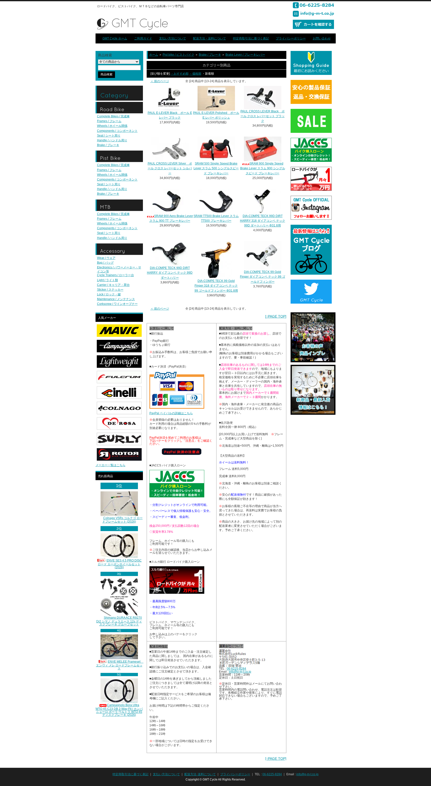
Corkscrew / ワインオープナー (117, 304)
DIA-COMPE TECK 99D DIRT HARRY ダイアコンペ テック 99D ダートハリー (170, 272)
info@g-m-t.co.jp (240, 671)
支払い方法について (172, 38)
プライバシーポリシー (291, 38)
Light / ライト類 (107, 280)
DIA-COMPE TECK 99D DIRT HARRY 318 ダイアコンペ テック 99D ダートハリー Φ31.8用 (262, 220)
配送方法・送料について (209, 38)
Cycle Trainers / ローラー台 (115, 275)
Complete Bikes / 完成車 (113, 116)
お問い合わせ (322, 38)
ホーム (153, 54)
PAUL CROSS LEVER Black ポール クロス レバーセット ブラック (262, 116)
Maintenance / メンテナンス (116, 299)
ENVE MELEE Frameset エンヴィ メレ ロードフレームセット (120, 665)
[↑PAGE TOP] (275, 316)
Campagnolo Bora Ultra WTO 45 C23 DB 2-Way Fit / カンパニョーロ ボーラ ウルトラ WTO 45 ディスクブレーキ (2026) (119, 710)
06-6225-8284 (236, 668)
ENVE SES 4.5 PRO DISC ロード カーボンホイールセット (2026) (120, 564)
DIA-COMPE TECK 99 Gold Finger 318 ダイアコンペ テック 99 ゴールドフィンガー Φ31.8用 (216, 285)
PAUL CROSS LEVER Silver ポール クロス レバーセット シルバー (170, 168)
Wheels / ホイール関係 (112, 126)
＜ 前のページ (159, 81)
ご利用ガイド (143, 38)
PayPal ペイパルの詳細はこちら (171, 413)
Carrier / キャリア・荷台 (113, 285)
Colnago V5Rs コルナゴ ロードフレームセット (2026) (122, 520)
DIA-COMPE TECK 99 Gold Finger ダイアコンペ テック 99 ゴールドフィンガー (262, 276)
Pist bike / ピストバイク (178, 54)
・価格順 (195, 73)
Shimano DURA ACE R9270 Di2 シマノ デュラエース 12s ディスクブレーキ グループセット (119, 621)
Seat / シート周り (108, 135)
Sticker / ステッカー (110, 289)
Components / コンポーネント (117, 131)
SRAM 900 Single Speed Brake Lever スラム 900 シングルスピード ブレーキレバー (262, 168)
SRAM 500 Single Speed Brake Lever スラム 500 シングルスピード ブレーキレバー (216, 168)
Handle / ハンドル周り (112, 140)
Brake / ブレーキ (108, 145)
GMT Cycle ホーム (115, 38)
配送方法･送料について (200, 774)
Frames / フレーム (109, 121)
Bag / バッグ (105, 262)
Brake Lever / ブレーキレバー (245, 54)
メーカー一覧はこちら (110, 465)
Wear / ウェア (106, 258)
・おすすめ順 (180, 73)
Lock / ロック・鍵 (109, 294)
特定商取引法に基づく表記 (251, 38)
